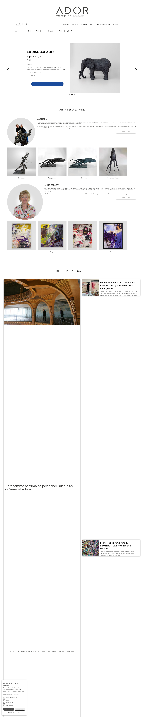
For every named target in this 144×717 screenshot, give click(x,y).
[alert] (14, 697)
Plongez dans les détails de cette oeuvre (47, 83)
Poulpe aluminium (113, 178)
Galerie (84, 24)
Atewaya (21, 252)
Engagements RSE (103, 24)
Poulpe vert (82, 178)
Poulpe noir (52, 178)
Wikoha (113, 252)
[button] (65, 24)
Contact (116, 24)
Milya (52, 252)
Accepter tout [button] (8, 709)
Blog (92, 24)
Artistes (75, 24)
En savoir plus (17, 694)
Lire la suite (126, 131)
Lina (82, 252)
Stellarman (21, 178)
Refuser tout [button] (19, 709)
